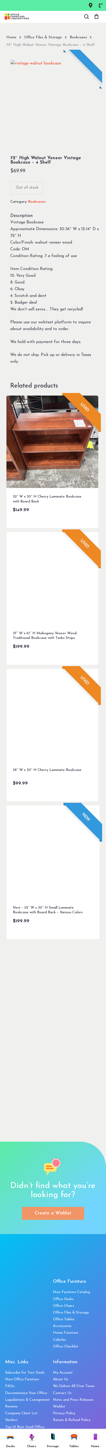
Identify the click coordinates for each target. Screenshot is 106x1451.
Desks (10, 1446)
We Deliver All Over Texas (74, 1386)
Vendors (11, 1420)
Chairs (31, 1446)
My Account (63, 1373)
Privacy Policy (64, 1413)
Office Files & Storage (43, 37)
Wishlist (59, 1407)
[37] (52, 578)
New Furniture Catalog (71, 1292)
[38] (52, 715)
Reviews (11, 1407)
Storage (53, 1446)
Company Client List (21, 1413)
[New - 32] (53, 852)
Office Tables (63, 1319)
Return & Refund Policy (72, 1420)
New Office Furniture (22, 1379)
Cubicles (59, 1340)
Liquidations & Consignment (27, 1400)
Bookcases (78, 37)
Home (11, 37)
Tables (74, 1446)
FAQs (10, 1386)
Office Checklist (65, 1346)
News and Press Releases (73, 1400)
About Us (60, 1379)
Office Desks (63, 1299)
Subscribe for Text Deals (25, 1373)
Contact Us (62, 1393)
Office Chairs (63, 1306)
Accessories (62, 1326)
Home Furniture (65, 1333)
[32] (52, 442)
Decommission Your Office (26, 1393)
